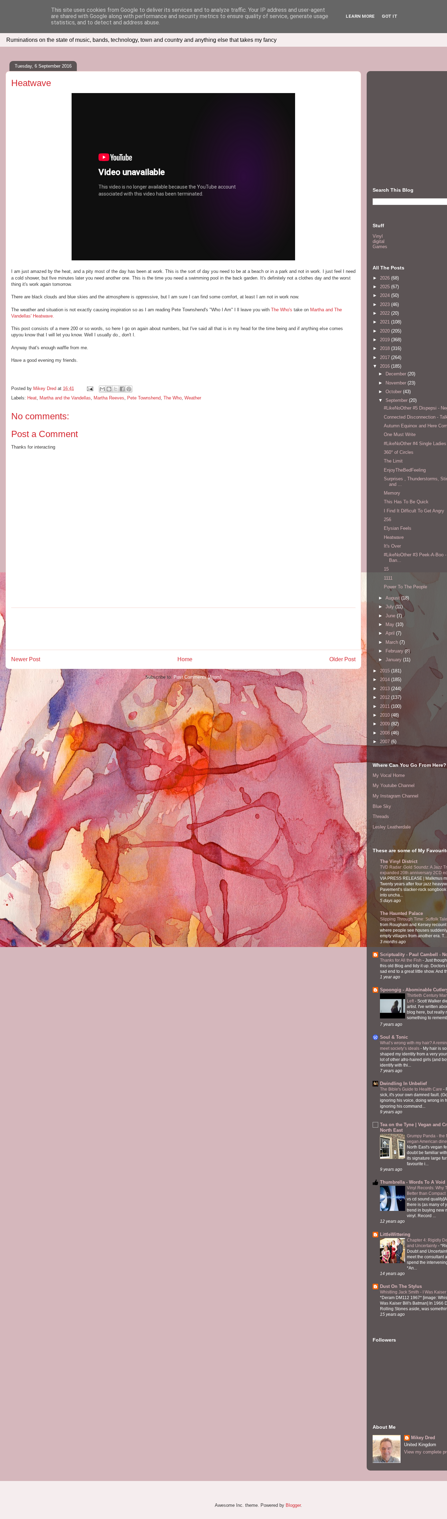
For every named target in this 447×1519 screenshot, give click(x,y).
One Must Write (400, 434)
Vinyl (378, 236)
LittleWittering (395, 1234)
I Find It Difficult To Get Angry (414, 510)
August (393, 598)
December (397, 373)
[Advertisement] (183, 628)
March (393, 642)
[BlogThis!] (108, 389)
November (397, 383)
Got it (389, 16)
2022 (385, 313)
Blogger (293, 1505)
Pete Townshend (144, 397)
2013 (385, 688)
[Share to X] (115, 389)
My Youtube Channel (394, 785)
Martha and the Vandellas (65, 397)
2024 (385, 295)
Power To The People (405, 586)
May (391, 624)
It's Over (392, 546)
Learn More (360, 16)
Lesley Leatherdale (392, 827)
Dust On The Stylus (401, 1286)
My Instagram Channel (395, 796)
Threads (381, 816)
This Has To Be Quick (406, 501)
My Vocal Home (389, 775)
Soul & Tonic (394, 1037)
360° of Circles (398, 452)
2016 (385, 366)
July (390, 606)
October (394, 391)
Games (380, 246)
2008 (385, 732)
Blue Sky (382, 806)
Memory (392, 493)
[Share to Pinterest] (128, 389)
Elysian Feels (397, 528)
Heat (32, 397)
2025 (385, 286)
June (391, 615)
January (394, 659)
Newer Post (25, 659)
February (395, 651)
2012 (385, 697)
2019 (385, 339)
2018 (385, 348)
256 (387, 519)
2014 (385, 679)
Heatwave (394, 537)
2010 (385, 715)
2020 (385, 331)
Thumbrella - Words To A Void (412, 1182)
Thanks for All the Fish (401, 960)
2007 (385, 741)
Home (184, 659)
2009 (385, 723)
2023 (385, 304)
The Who (172, 397)
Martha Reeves (109, 397)
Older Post (342, 659)
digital (378, 241)
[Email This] (102, 389)
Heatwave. (43, 316)
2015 (385, 670)
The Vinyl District (398, 861)
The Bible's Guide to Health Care (411, 1089)
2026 (385, 278)
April (391, 633)
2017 (385, 357)
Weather (192, 397)
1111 (388, 578)
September (397, 400)
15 (386, 569)
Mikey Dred (423, 1437)
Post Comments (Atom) (197, 677)
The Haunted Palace (401, 913)
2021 (385, 322)
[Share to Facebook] (122, 389)
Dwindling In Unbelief (403, 1083)
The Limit (393, 461)
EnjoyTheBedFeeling (405, 470)
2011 (385, 706)
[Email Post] (90, 388)
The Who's (281, 309)
